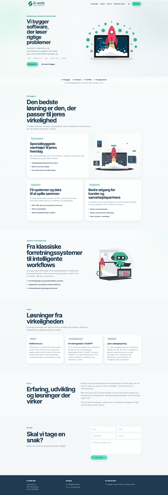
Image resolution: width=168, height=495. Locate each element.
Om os (109, 4)
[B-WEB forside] (36, 4)
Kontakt (137, 4)
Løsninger (94, 4)
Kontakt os (32, 64)
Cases (102, 4)
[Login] (129, 4)
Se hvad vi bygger (48, 64)
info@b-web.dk (74, 484)
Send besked (99, 457)
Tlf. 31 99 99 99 (74, 487)
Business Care (119, 4)
